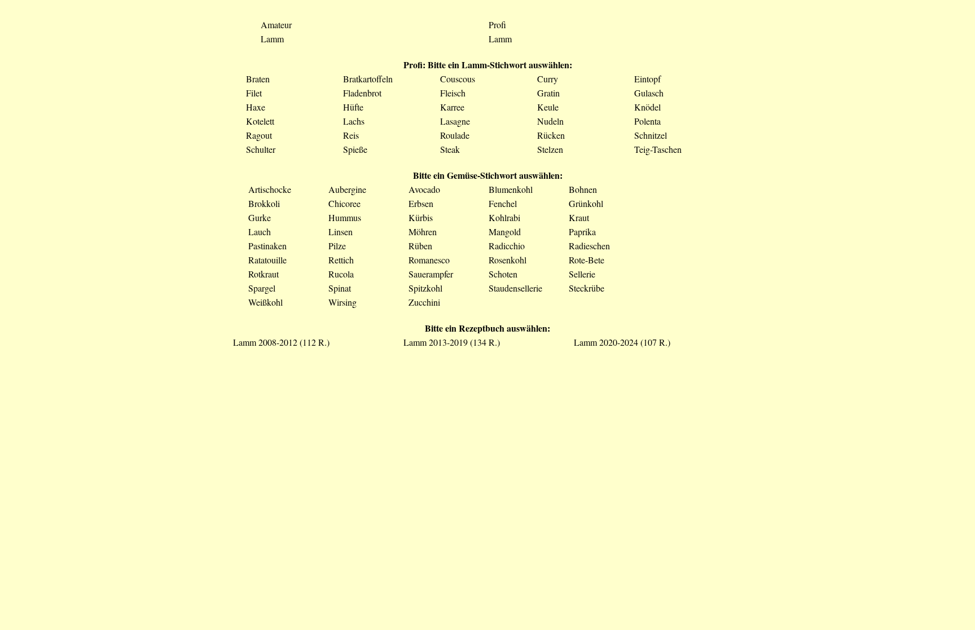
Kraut (579, 217)
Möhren (423, 231)
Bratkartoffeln (368, 79)
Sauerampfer (431, 274)
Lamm (272, 39)
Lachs (353, 121)
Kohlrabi (504, 217)
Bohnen (583, 189)
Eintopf (647, 79)
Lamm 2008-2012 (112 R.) (281, 342)
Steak (450, 149)
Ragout (259, 135)
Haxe (255, 107)
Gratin (548, 93)
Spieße (355, 149)
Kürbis (421, 217)
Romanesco (429, 260)
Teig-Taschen (658, 149)
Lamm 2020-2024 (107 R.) (622, 342)
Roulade (454, 135)
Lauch (259, 231)
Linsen (340, 231)
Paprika (582, 231)
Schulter (260, 149)
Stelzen (550, 149)
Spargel (261, 288)
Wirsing (342, 302)
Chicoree (344, 203)
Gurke (259, 217)
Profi (497, 24)
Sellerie (582, 274)
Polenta (647, 121)
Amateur (276, 24)
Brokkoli (264, 203)
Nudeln (550, 121)
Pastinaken (267, 246)
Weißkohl (265, 302)
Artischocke (269, 189)
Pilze (337, 246)
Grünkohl (586, 203)
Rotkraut (263, 274)
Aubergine (347, 189)
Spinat (339, 288)
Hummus (344, 217)
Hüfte (353, 107)
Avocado (424, 189)
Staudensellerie (515, 288)
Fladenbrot (362, 93)
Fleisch (452, 93)
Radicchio (507, 246)
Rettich (341, 260)
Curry (547, 79)
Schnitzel (650, 135)
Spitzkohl (425, 288)
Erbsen (421, 203)
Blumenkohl (511, 189)
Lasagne (455, 121)
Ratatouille (267, 260)
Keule (548, 107)
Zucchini (424, 302)
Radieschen (589, 246)
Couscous (457, 79)
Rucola (341, 274)
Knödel (647, 107)
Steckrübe (586, 288)
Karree (452, 107)
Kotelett (260, 121)
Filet (254, 93)
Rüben (420, 246)
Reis (351, 135)
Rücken (551, 135)
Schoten (503, 274)
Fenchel (503, 203)
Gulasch (649, 93)
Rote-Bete (586, 260)
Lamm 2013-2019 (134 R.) (451, 342)
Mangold (505, 231)
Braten (258, 79)
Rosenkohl (507, 260)
